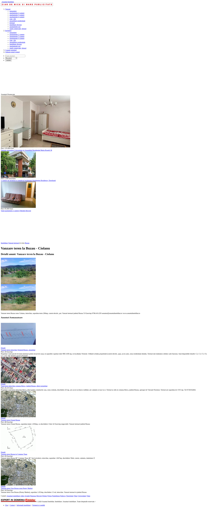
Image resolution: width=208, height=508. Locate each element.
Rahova (63, 496)
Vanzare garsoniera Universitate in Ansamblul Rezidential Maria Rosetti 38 (26, 150)
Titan (75, 496)
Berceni (39, 496)
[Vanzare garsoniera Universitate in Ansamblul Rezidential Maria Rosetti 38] (35, 147)
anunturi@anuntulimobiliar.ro (112, 313)
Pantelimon (56, 496)
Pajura (49, 496)
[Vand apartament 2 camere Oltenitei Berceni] (18, 207)
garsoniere (13, 11)
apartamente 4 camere (17, 17)
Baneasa (33, 496)
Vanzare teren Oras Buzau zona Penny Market (16, 488)
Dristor (44, 496)
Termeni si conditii (38, 505)
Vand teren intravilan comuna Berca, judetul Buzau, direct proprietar (24, 386)
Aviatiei (27, 496)
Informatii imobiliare (24, 505)
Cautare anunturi (11, 50)
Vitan (88, 496)
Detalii (3, 348)
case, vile (13, 19)
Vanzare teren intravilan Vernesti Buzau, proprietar (18, 350)
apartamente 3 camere (17, 15)
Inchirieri (8, 31)
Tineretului (69, 496)
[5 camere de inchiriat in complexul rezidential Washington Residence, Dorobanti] (18, 177)
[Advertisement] (66, 78)
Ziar (6, 505)
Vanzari (7, 9)
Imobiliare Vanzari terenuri (10, 243)
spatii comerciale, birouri (18, 29)
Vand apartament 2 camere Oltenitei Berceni (16, 211)
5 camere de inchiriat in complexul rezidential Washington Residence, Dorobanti (28, 180)
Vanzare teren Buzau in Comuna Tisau (14, 454)
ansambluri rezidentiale (17, 21)
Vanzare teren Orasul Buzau (10, 420)
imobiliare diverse (16, 25)
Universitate (82, 496)
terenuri (12, 23)
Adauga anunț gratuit (12, 52)
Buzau (27, 243)
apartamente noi (15, 27)
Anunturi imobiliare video (15, 496)
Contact (12, 505)
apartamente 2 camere (17, 13)
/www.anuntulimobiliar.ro (131, 313)
